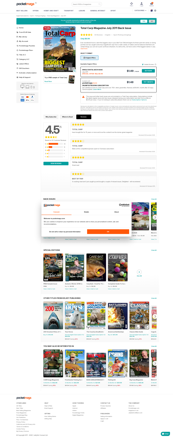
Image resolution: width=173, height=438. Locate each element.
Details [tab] (86, 212)
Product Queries (106, 406)
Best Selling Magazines (23, 410)
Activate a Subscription (28, 73)
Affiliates (103, 408)
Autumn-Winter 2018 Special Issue (74, 284)
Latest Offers (24, 64)
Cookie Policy (20, 429)
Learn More (97, 89)
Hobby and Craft (51, 11)
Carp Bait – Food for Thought (95, 284)
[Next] (155, 217)
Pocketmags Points (78, 413)
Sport (113, 11)
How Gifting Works (50, 416)
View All (154, 199)
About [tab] (116, 212)
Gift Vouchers (24, 68)
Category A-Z (24, 59)
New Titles (19, 408)
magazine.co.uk (133, 410)
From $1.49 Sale (25, 32)
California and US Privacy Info (25, 424)
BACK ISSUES (49, 199)
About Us (131, 406)
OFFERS (36, 11)
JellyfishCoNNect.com (135, 413)
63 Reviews (99, 35)
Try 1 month (148, 82)
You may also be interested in (58, 346)
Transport (69, 11)
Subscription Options (139, 100)
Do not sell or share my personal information (64, 232)
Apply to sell (104, 418)
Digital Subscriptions (22, 16)
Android (74, 408)
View (45, 238)
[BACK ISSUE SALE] (139, 230)
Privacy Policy (20, 422)
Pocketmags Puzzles (27, 46)
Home (21, 28)
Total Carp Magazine (53, 16)
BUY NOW (148, 71)
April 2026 (133, 233)
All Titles (19, 406)
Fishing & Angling (40, 16)
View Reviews (56, 163)
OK (108, 232)
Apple (74, 406)
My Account (23, 41)
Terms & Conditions (22, 426)
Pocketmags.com (134, 408)
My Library (23, 37)
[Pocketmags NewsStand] (26, 4)
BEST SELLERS (21, 11)
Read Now (48, 81)
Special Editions (51, 250)
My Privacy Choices (22, 431)
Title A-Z (22, 55)
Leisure (82, 11)
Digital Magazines (77, 415)
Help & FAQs (48, 406)
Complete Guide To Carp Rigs (117, 284)
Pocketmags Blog (21, 415)
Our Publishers (21, 417)
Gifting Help (48, 418)
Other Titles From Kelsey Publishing (62, 298)
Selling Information (106, 416)
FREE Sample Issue (50, 284)
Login (102, 421)
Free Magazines (21, 413)
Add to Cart (51, 238)
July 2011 (63, 16)
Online (74, 410)
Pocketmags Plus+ (26, 50)
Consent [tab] (56, 212)
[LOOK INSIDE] (59, 71)
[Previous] (44, 316)
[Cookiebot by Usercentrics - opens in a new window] (120, 205)
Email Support (48, 408)
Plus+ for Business (22, 419)
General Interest (97, 11)
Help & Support (24, 77)
